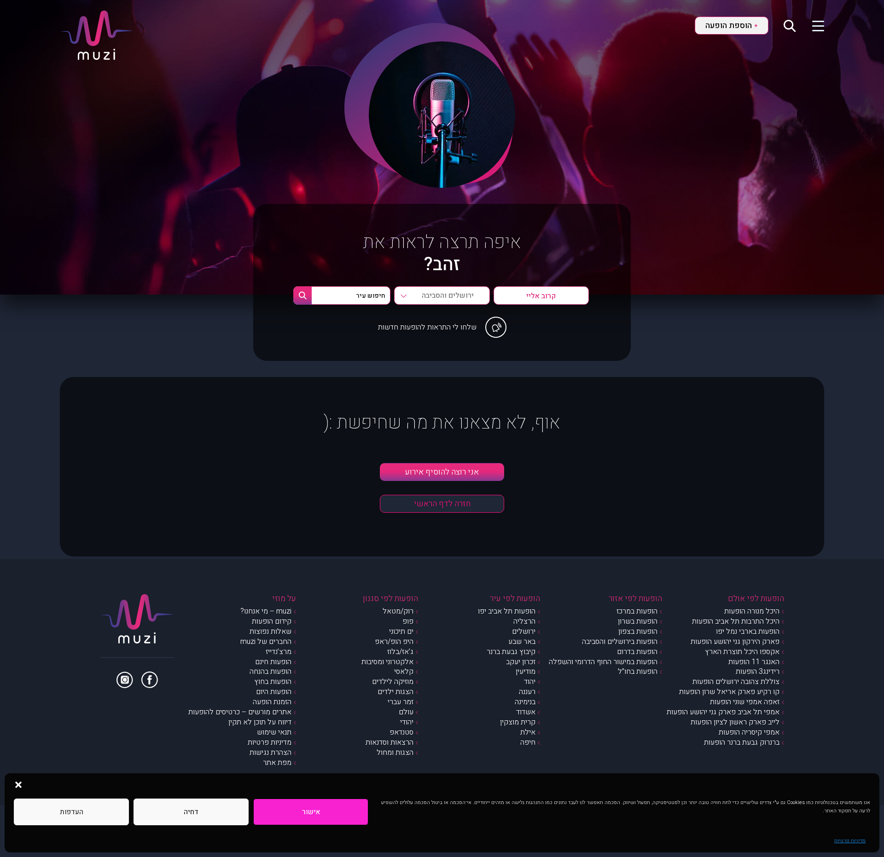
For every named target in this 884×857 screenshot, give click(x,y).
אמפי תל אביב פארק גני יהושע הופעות (723, 712)
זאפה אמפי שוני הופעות (744, 701)
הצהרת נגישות (270, 752)
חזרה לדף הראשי (442, 504)
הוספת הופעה (731, 25)
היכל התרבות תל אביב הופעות (735, 621)
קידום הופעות (271, 621)
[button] (18, 784)
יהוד (529, 681)
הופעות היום (273, 691)
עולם (406, 712)
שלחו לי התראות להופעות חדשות (427, 327)
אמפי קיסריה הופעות (749, 732)
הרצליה (524, 621)
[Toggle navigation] (812, 25)
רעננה (527, 691)
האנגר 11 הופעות (753, 661)
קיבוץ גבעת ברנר (511, 651)
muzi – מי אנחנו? (265, 611)
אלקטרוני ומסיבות (387, 661)
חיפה (527, 742)
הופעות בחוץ (272, 681)
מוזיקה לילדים (392, 681)
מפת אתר (277, 762)
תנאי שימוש (274, 732)
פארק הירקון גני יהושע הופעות (735, 641)
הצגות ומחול (395, 752)
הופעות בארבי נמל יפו (747, 631)
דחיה (191, 812)
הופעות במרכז (636, 611)
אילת (527, 732)
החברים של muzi (265, 641)
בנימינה (525, 701)
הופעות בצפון (637, 631)
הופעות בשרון (637, 621)
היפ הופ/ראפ (394, 641)
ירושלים (523, 631)
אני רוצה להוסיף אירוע (442, 472)
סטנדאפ (401, 732)
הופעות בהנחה (270, 671)
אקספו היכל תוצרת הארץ (742, 651)
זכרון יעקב (520, 661)
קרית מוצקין (517, 722)
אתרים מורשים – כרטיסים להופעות (239, 712)
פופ (407, 621)
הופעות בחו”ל (637, 671)
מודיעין (525, 671)
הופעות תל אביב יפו (506, 611)
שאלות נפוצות (270, 631)
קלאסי (403, 671)
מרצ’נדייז (278, 651)
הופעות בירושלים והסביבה (619, 641)
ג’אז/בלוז (400, 651)
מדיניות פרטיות (850, 841)
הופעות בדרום (637, 651)
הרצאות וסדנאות (389, 742)
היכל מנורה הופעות (751, 611)
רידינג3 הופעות (757, 671)
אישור (311, 812)
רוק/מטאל (398, 611)
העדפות (71, 812)
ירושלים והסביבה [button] (448, 295)
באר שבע (521, 641)
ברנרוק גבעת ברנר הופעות (741, 742)
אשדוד (525, 712)
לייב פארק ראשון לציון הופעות (735, 722)
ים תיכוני (401, 631)
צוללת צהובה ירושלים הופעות (735, 681)
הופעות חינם (273, 661)
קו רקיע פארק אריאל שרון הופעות (729, 691)
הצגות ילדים (395, 691)
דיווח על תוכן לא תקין (259, 722)
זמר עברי (400, 701)
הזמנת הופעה (272, 701)
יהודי (406, 722)
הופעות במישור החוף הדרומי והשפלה (603, 661)
